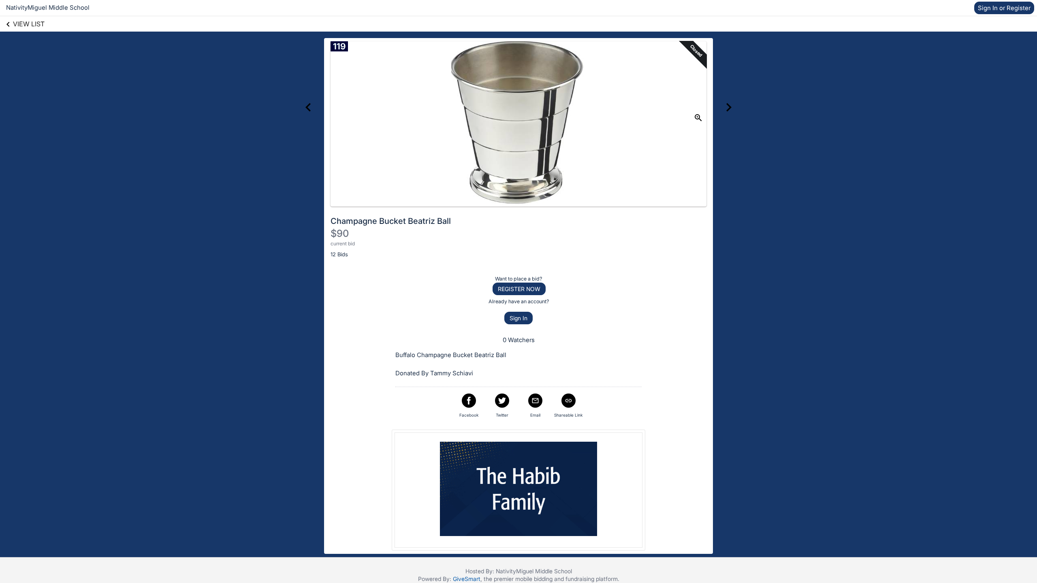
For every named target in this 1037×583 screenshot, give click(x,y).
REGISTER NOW (519, 288)
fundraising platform (591, 578)
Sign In (518, 318)
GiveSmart (466, 578)
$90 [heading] (340, 233)
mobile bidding (534, 578)
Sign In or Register (1004, 8)
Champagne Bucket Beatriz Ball (391, 221)
